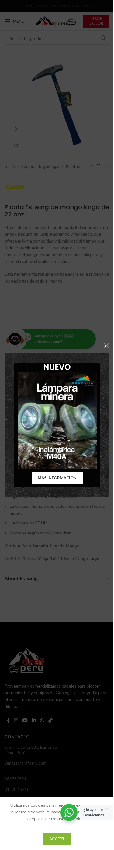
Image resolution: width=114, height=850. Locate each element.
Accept (57, 838)
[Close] (106, 345)
